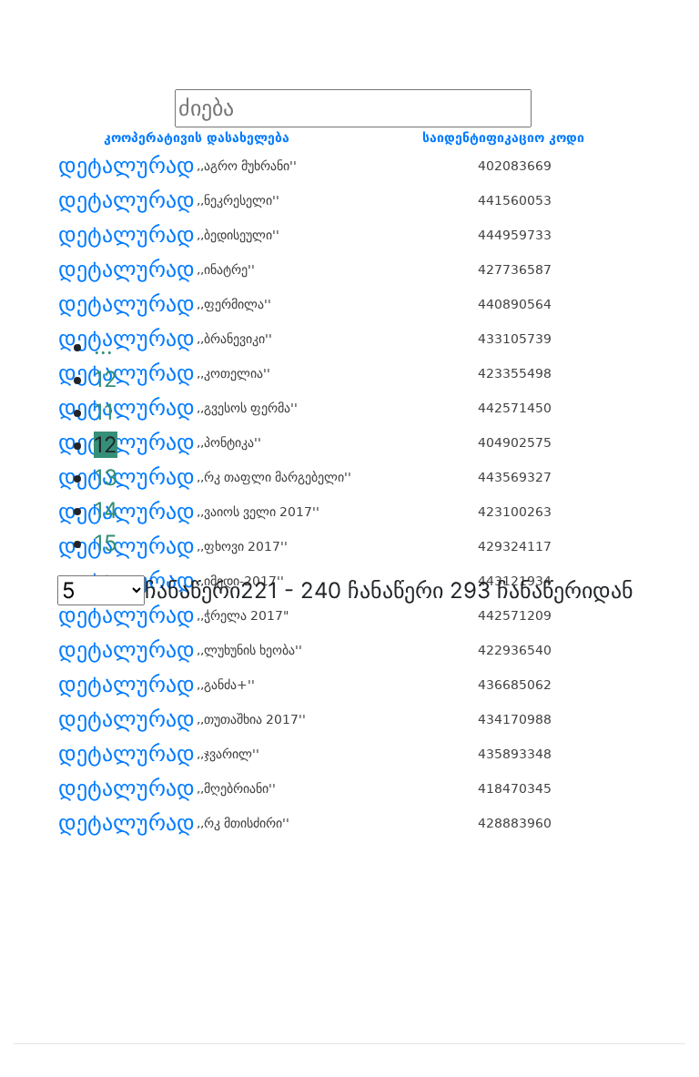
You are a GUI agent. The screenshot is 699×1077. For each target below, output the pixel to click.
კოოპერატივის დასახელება (196, 137)
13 (105, 477)
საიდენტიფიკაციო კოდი (503, 137)
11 (104, 412)
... (103, 346)
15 (105, 543)
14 (105, 510)
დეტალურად (126, 165)
